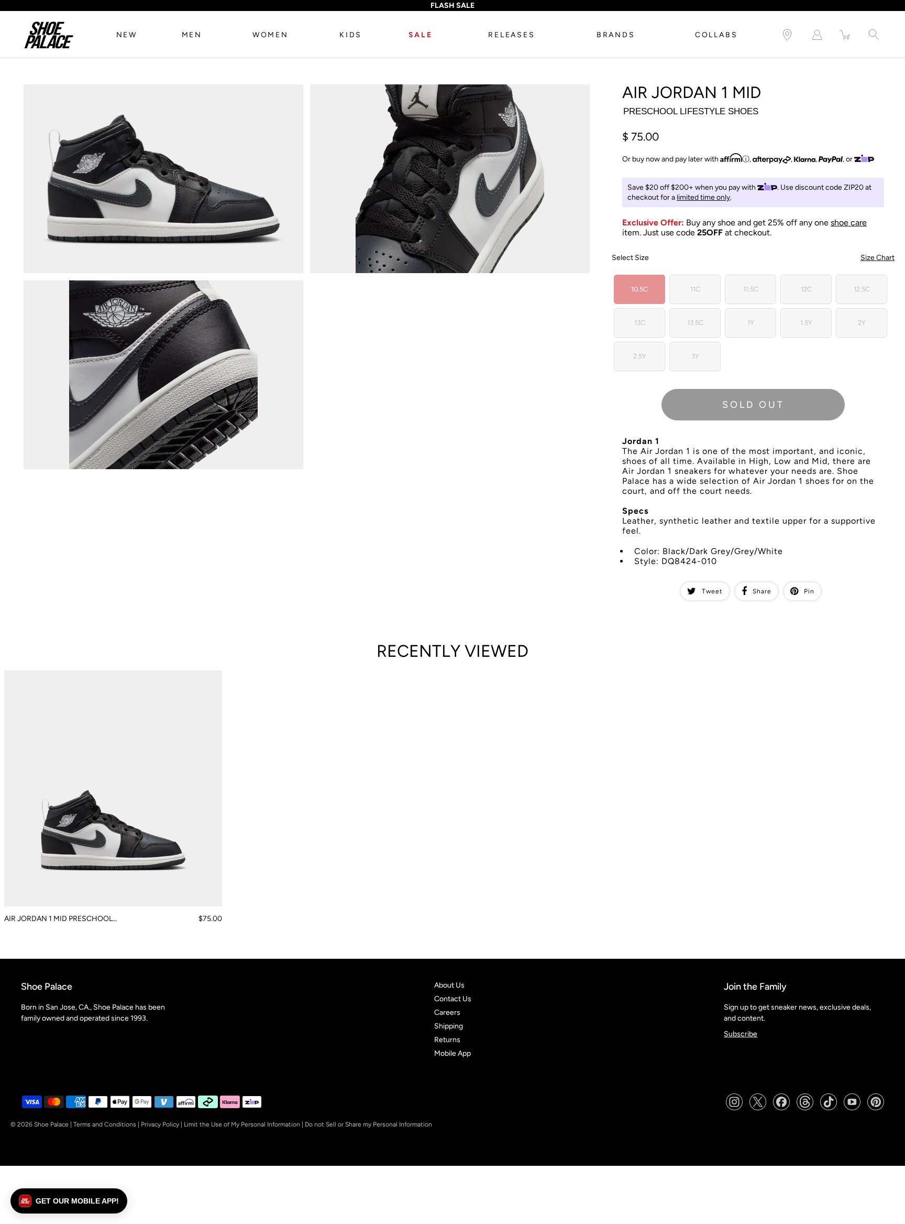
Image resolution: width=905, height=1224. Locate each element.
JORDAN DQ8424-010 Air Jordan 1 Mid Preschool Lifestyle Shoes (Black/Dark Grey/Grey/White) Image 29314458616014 (438, 93)
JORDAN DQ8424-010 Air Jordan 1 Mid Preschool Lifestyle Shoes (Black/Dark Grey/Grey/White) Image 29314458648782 (151, 289)
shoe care (849, 223)
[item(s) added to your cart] (845, 34)
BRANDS (616, 34)
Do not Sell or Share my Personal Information (368, 1124)
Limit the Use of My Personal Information (242, 1124)
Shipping (448, 1026)
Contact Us (452, 998)
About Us (449, 985)
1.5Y (806, 323)
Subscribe (740, 1034)
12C (806, 289)
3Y (695, 356)
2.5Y (639, 356)
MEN (192, 34)
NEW (126, 34)
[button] (68, 1201)
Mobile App (452, 1053)
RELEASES (511, 34)
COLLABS (716, 34)
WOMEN (270, 34)
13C (639, 323)
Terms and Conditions (104, 1124)
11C (695, 289)
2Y (862, 323)
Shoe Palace (51, 1124)
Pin (809, 591)
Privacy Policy (160, 1124)
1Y (750, 323)
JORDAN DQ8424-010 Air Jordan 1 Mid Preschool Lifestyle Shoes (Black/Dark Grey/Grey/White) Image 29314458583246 (151, 93)
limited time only (703, 197)
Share (762, 591)
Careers (447, 1012)
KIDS (350, 34)
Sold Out (753, 404)
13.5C (695, 323)
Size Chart (877, 257)
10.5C (639, 289)
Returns (447, 1039)
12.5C (862, 289)
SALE (421, 34)
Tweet (712, 591)
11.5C (750, 289)
